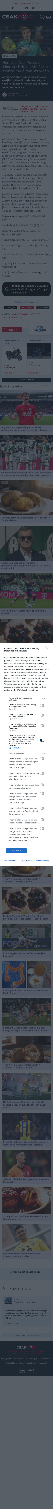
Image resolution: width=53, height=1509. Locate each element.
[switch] (42, 705)
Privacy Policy (42, 860)
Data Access (26, 860)
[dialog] (26, 754)
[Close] (47, 648)
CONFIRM (16, 851)
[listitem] (26, 699)
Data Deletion (10, 860)
